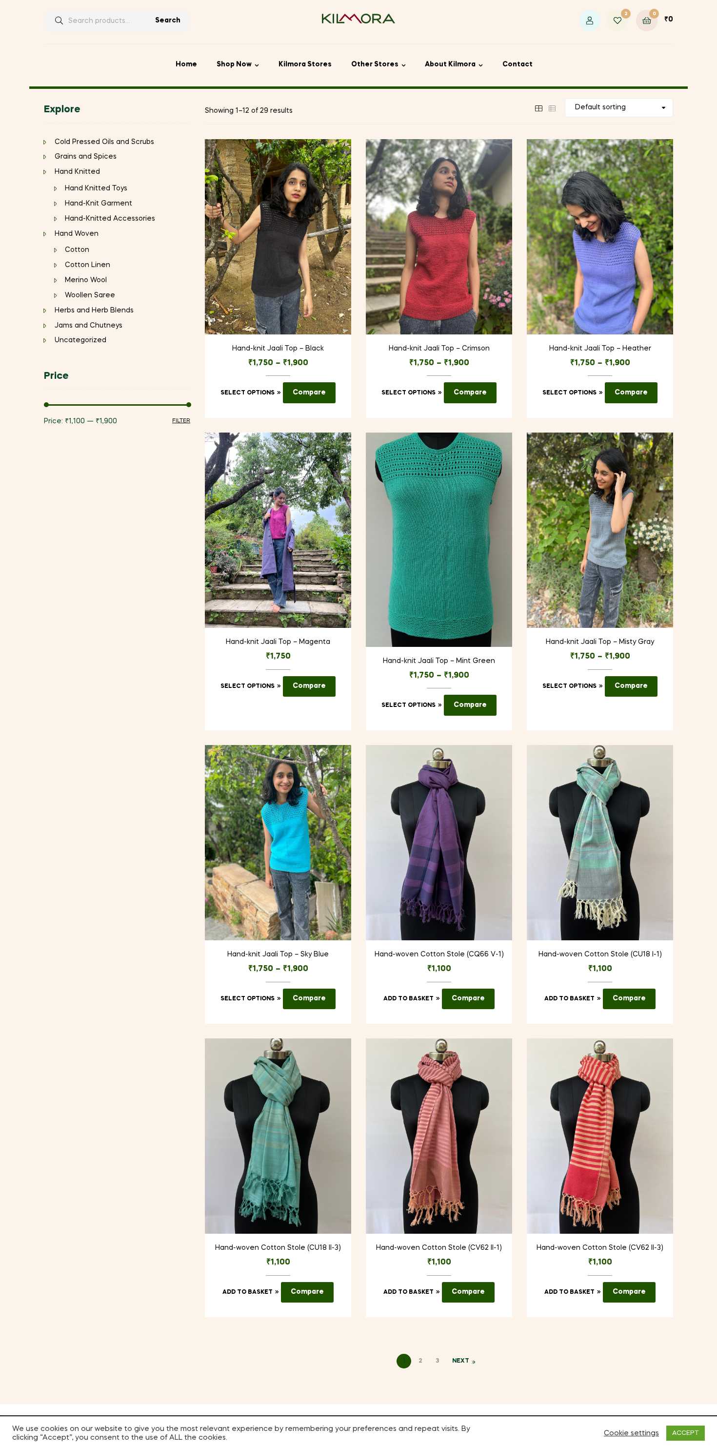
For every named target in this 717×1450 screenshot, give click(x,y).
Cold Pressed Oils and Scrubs (104, 142)
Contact (517, 64)
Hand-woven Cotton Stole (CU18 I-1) (600, 954)
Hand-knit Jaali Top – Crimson (439, 348)
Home (186, 64)
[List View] (552, 107)
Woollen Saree (90, 295)
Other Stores (374, 64)
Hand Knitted (77, 171)
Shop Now (234, 64)
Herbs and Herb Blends (94, 310)
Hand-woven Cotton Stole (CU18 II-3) (278, 1247)
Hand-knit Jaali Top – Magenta (278, 642)
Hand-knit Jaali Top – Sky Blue (278, 954)
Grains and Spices (86, 156)
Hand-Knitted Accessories (110, 218)
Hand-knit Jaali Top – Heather (600, 348)
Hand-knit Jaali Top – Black (278, 348)
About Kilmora (450, 64)
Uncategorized (80, 340)
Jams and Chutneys (88, 325)
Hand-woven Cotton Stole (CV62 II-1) (439, 1247)
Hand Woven (77, 233)
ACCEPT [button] (685, 1433)
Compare (309, 392)
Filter (181, 420)
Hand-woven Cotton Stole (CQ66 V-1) (439, 954)
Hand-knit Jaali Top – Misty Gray (600, 642)
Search (167, 20)
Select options (247, 393)
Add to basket (408, 999)
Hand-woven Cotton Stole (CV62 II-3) (600, 1247)
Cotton (77, 250)
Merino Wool (86, 280)
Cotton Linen (87, 265)
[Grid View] (538, 107)
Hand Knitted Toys (96, 188)
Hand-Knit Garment (98, 203)
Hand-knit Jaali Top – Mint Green (439, 661)
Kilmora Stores (305, 64)
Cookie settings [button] (631, 1433)
